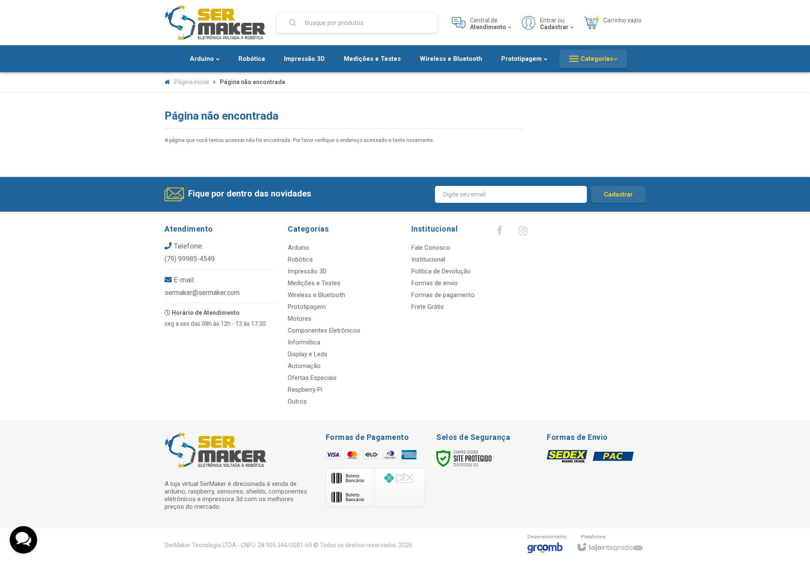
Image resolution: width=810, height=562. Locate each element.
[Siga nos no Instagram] (522, 233)
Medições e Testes (314, 283)
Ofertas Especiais (312, 378)
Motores (299, 318)
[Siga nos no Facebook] (499, 232)
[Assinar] (618, 194)
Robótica (300, 259)
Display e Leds (307, 354)
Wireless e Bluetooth (316, 295)
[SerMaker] (215, 22)
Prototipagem (307, 307)
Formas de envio (434, 283)
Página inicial (191, 82)
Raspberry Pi (305, 389)
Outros (297, 401)
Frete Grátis (427, 307)
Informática (304, 342)
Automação (304, 366)
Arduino (298, 247)
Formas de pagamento (443, 295)
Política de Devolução (441, 271)
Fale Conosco (430, 247)
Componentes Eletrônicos (324, 330)
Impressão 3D (307, 271)
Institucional (428, 259)
